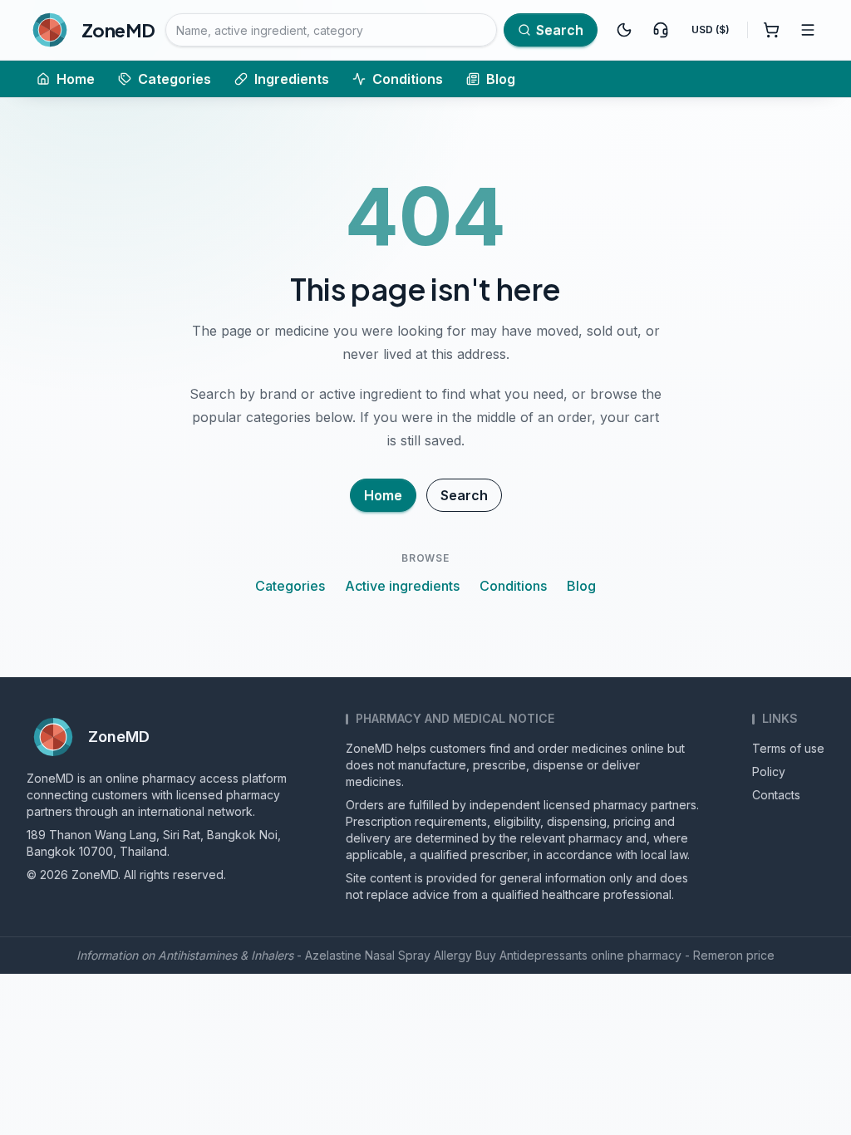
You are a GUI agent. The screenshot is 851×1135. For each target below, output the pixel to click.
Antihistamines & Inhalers (225, 955)
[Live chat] (660, 30)
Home (76, 79)
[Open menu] (807, 30)
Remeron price (734, 955)
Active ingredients (402, 585)
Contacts (776, 795)
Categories (174, 79)
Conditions (407, 79)
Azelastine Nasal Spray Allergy (388, 955)
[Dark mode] (624, 30)
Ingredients (291, 79)
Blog (500, 79)
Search (464, 495)
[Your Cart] (771, 30)
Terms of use (788, 748)
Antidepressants (543, 955)
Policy (768, 771)
